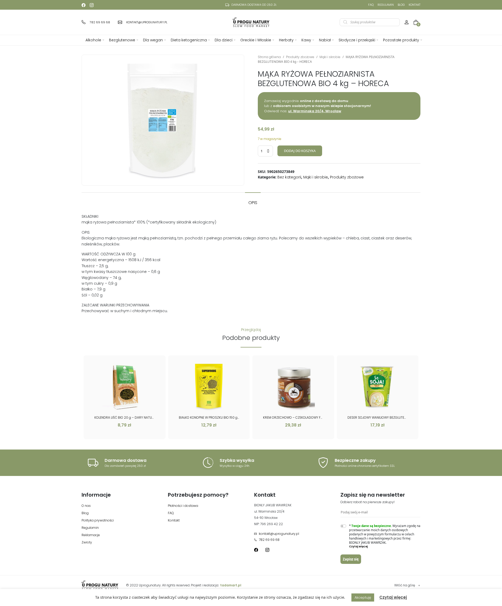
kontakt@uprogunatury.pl (279, 533)
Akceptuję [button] (363, 597)
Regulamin (386, 5)
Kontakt (414, 5)
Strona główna (269, 57)
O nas (86, 505)
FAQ (371, 5)
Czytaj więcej (393, 597)
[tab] (253, 200)
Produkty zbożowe (300, 57)
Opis (252, 203)
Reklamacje (91, 535)
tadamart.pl (230, 585)
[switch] (343, 526)
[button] (385, 547)
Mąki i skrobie (330, 57)
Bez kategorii (289, 177)
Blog (401, 5)
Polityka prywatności (98, 520)
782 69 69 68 (269, 539)
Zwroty (87, 542)
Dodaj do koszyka (300, 150)
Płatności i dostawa (183, 505)
